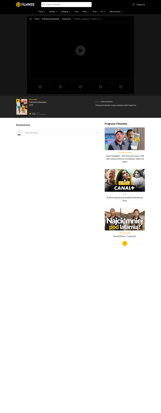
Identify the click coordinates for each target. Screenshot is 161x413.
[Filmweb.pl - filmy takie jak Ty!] (25, 4)
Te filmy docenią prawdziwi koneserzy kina (125, 199)
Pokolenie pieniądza (50, 19)
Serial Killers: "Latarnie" (124, 236)
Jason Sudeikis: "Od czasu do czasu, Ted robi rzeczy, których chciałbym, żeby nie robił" (125, 158)
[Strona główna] (30, 18)
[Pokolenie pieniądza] (21, 107)
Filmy (37, 19)
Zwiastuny (66, 19)
